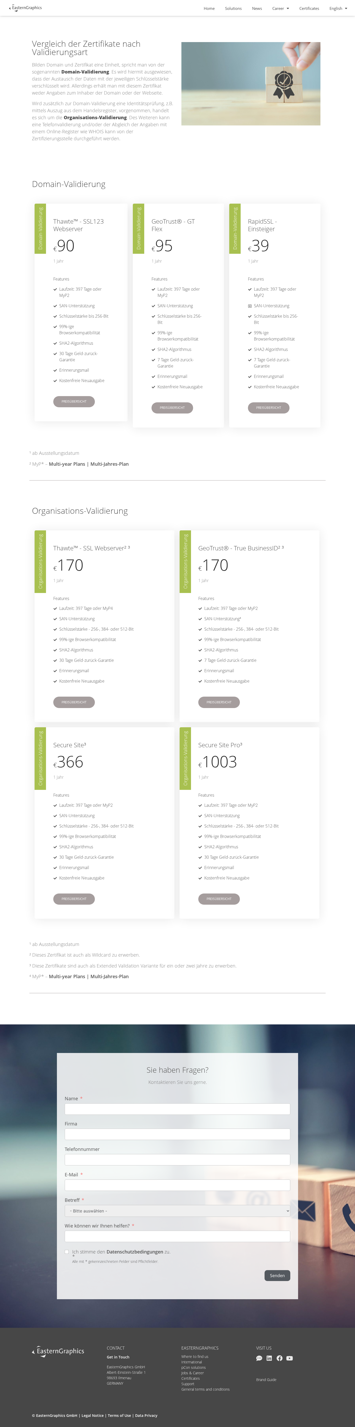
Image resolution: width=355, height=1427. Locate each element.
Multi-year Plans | (69, 976)
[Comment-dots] (259, 1358)
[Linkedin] (269, 1358)
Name (71, 1098)
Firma (71, 1124)
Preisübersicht (74, 401)
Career (278, 8)
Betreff (72, 1200)
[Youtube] (290, 1358)
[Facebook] (279, 1358)
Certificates (309, 8)
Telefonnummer (82, 1149)
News (257, 8)
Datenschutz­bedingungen (135, 1252)
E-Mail (71, 1174)
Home (209, 8)
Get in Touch (118, 1357)
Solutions (233, 8)
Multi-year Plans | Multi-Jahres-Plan (89, 464)
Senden (277, 1275)
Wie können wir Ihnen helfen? (97, 1226)
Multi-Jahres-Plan (109, 976)
